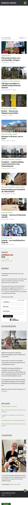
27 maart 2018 (4, 219)
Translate (10, 260)
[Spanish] (8, 255)
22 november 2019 (5, 89)
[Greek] (12, 255)
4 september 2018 (5, 168)
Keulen (10, 108)
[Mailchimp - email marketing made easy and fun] (14, 320)
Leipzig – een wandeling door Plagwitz (13, 241)
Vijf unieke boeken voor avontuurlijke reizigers (10, 59)
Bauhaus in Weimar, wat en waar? (12, 137)
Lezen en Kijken (6, 55)
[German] (4, 255)
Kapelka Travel (8, 3)
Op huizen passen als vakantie (9, 406)
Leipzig (17, 187)
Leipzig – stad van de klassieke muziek (13, 216)
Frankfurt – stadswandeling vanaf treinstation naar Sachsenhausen (12, 164)
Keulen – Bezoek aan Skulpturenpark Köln (9, 112)
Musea (15, 108)
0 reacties (12, 62)
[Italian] (10, 255)
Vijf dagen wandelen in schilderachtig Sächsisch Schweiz (11, 86)
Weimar (15, 134)
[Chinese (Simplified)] (4, 257)
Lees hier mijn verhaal (14, 484)
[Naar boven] (25, 490)
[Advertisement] (14, 20)
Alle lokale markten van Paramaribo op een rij (13, 420)
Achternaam (6, 311)
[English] (2, 255)
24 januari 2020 (5, 62)
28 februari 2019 (5, 140)
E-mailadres (6, 302)
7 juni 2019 (4, 115)
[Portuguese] (6, 255)
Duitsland (4, 81)
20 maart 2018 (4, 244)
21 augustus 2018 (5, 193)
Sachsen (10, 81)
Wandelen (17, 81)
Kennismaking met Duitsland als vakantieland (13, 190)
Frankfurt (11, 159)
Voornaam (5, 306)
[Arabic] (2, 257)
